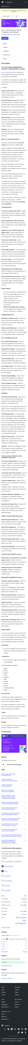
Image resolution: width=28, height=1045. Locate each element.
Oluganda (7, 1025)
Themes (17, 989)
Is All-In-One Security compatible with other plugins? (9, 780)
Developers (4, 1004)
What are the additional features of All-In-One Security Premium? (10, 803)
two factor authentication (21, 923)
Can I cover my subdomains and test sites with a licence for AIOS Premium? (11, 835)
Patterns (17, 994)
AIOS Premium (11, 199)
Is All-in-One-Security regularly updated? (7, 785)
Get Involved (18, 999)
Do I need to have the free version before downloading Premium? (10, 813)
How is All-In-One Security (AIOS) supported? (8, 774)
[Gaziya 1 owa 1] (24, 736)
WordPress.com (6, 1011)
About (3, 987)
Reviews (5, 47)
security (24, 920)
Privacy (3, 994)
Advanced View (5, 927)
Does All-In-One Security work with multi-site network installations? (10, 819)
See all (25, 951)
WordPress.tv (5, 1007)
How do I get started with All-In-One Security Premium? (9, 808)
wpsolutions (7, 876)
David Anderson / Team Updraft (11, 34)
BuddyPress (5, 1019)
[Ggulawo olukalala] (25, 2)
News (2, 989)
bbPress (4, 1016)
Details (5, 43)
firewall (17, 917)
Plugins (16, 992)
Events (16, 1002)
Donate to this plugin (6, 978)
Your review (4, 951)
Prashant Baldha (8, 866)
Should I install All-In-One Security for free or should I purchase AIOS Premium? (8, 797)
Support (5, 58)
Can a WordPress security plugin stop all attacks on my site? (9, 824)
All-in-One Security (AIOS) (8, 72)
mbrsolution (7, 890)
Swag (17, 1007)
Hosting (3, 992)
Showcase (17, 987)
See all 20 (24, 914)
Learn (2, 999)
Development (6, 54)
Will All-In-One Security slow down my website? (7, 790)
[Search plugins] (16, 16)
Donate (17, 1004)
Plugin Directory (5, 6)
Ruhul (5, 871)
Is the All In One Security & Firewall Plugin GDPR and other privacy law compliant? (9, 842)
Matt (3, 1014)
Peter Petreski (8, 880)
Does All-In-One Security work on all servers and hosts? (9, 830)
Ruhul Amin (7, 885)
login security (23, 917)
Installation (6, 51)
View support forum (6, 965)
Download (4, 38)
